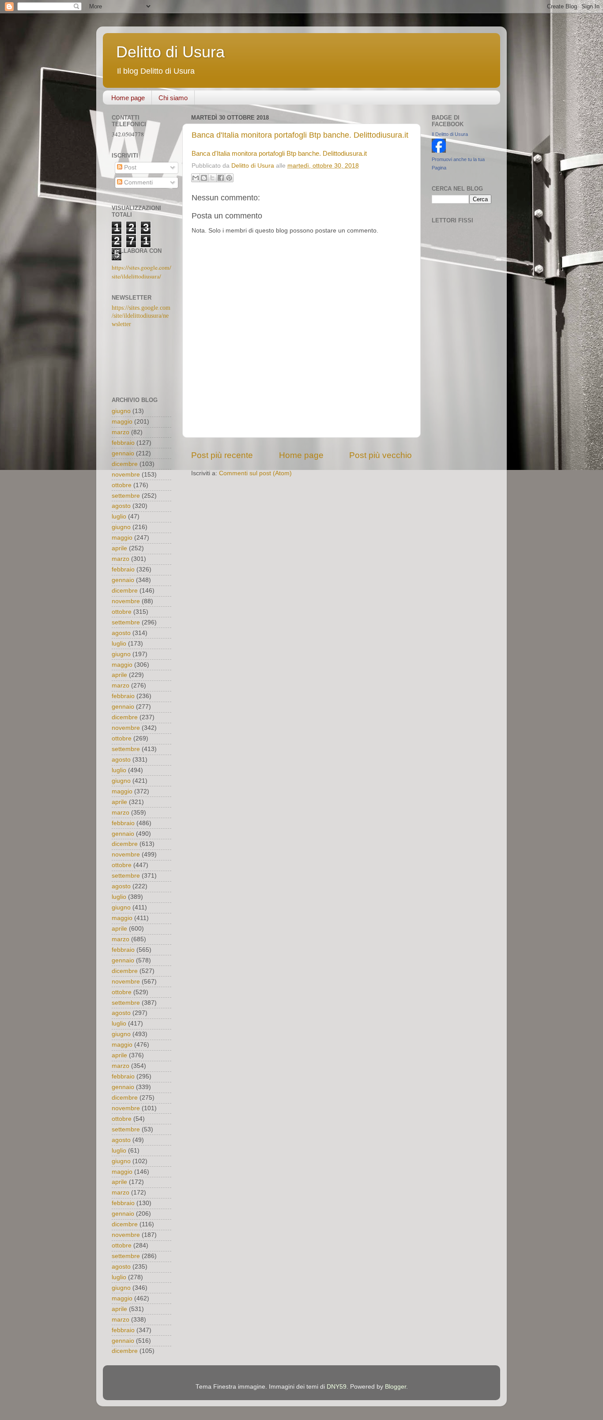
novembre (126, 474)
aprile (119, 548)
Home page (128, 97)
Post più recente (222, 455)
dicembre (125, 464)
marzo (120, 432)
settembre (126, 495)
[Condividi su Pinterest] (229, 177)
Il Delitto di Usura (450, 134)
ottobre (122, 485)
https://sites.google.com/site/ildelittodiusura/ (141, 271)
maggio (122, 421)
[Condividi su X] (212, 177)
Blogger (395, 1386)
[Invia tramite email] (195, 177)
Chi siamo (173, 97)
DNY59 (337, 1386)
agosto (121, 506)
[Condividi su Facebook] (220, 177)
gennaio (123, 453)
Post (129, 167)
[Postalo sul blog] (204, 177)
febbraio (123, 443)
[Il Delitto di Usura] (439, 150)
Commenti (137, 182)
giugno (121, 411)
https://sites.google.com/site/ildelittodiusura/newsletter (141, 316)
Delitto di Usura (170, 52)
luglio (119, 516)
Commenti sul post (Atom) (255, 473)
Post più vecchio (380, 455)
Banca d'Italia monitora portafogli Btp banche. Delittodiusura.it (300, 135)
